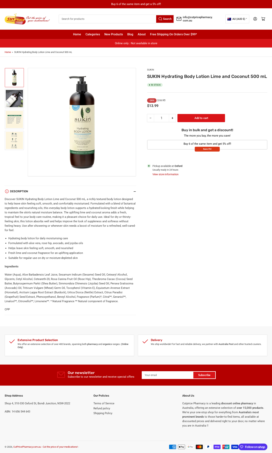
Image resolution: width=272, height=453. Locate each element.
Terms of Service (103, 403)
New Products (113, 34)
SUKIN (150, 69)
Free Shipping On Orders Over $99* (173, 34)
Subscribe (204, 375)
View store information (165, 174)
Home (77, 34)
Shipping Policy (102, 413)
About (142, 34)
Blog (130, 34)
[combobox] (116, 19)
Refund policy (101, 408)
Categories (92, 34)
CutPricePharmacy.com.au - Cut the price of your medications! (45, 446)
